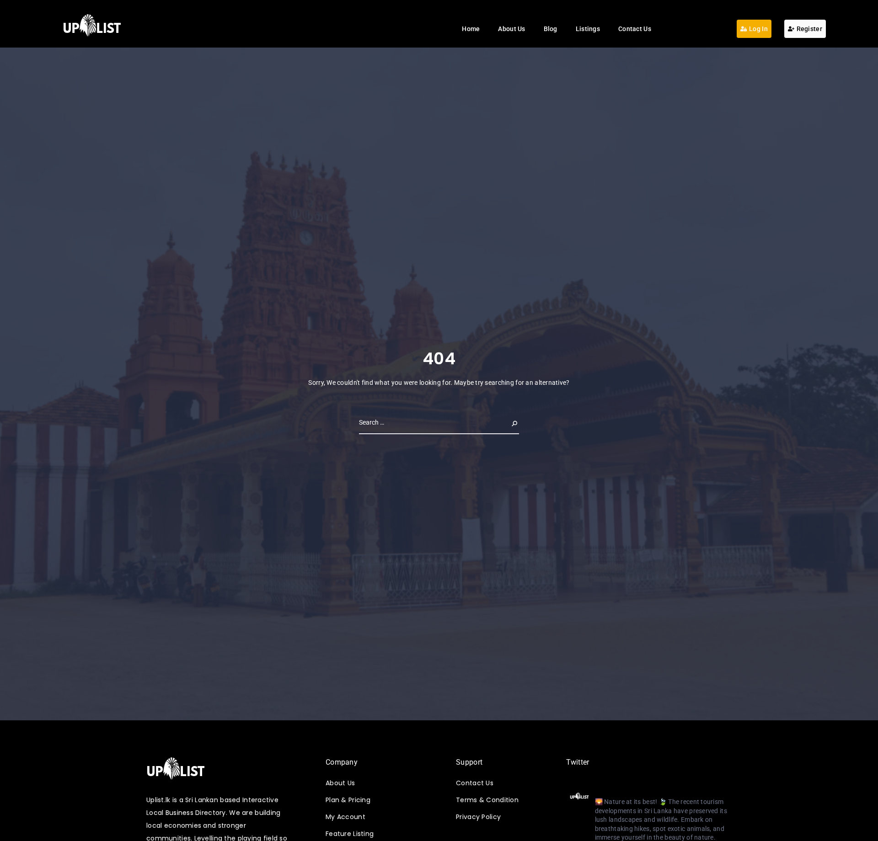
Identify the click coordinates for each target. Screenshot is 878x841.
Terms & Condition (487, 799)
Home (471, 28)
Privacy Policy (478, 816)
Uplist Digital (615, 790)
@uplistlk (652, 791)
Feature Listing (350, 833)
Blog (550, 28)
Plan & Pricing (348, 799)
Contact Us (634, 28)
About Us (511, 28)
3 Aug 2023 (688, 791)
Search (507, 422)
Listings (588, 28)
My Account (345, 816)
